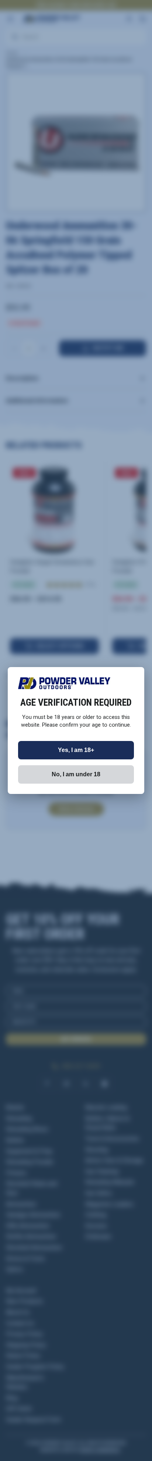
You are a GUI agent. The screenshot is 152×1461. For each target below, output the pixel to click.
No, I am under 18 (76, 774)
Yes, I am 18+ (76, 750)
